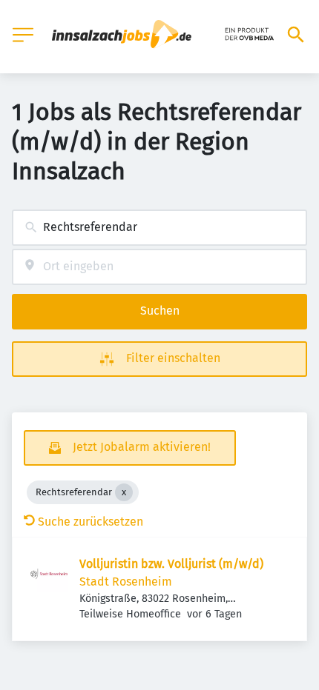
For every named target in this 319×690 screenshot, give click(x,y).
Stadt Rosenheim (125, 582)
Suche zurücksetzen (90, 522)
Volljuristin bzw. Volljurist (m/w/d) (171, 564)
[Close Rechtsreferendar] (124, 492)
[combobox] (159, 228)
